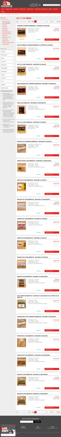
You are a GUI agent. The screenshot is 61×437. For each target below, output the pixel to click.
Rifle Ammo (16, 9)
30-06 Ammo (5, 28)
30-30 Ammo (5, 30)
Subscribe (37, 421)
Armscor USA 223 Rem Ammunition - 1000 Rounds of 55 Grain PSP (31, 180)
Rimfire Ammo (23, 9)
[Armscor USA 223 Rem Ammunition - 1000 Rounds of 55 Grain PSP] (21, 187)
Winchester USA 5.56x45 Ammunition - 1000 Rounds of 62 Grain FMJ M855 (33, 355)
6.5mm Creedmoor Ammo (8, 42)
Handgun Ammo (8, 9)
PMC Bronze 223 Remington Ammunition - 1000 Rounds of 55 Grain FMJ (33, 25)
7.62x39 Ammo (5, 44)
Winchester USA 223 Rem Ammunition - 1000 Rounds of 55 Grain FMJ (32, 257)
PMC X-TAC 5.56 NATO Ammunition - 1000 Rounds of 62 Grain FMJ (31, 122)
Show (52, 21)
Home (2, 14)
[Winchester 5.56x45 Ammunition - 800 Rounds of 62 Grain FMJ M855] (21, 400)
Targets (2, 9)
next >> (47, 21)
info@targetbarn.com (33, 6)
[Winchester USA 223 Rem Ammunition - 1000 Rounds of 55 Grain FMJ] (21, 264)
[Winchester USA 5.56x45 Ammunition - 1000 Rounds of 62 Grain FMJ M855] (21, 362)
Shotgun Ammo (30, 9)
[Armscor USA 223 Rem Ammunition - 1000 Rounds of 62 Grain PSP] (21, 245)
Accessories (55, 9)
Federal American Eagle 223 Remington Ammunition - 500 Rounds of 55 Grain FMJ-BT (36, 83)
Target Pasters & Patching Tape (41, 9)
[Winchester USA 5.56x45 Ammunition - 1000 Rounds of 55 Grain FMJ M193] (21, 206)
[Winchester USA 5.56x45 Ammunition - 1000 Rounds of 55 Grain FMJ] (21, 342)
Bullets (50, 9)
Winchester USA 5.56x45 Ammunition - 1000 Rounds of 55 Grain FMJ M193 (33, 199)
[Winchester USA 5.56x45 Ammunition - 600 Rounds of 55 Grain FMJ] (21, 225)
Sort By (17, 21)
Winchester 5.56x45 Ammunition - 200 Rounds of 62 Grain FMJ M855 (32, 374)
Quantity (38, 39)
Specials (2, 11)
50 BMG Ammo (5, 40)
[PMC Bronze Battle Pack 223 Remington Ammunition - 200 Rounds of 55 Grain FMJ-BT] (21, 323)
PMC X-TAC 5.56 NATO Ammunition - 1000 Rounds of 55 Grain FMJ (31, 64)
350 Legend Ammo (6, 37)
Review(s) (21, 39)
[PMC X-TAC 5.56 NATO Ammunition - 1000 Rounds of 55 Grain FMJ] (21, 71)
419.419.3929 (34, 5)
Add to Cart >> (49, 39)
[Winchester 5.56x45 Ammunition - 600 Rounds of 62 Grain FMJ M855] (21, 283)
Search (59, 5)
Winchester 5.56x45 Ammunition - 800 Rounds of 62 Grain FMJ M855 (32, 393)
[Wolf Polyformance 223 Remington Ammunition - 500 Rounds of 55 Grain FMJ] (21, 52)
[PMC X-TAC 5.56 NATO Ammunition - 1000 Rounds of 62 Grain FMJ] (21, 129)
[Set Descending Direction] (29, 21)
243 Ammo (4, 24)
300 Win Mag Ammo (6, 33)
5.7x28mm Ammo (6, 21)
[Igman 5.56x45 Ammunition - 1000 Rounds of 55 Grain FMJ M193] (21, 110)
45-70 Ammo (5, 39)
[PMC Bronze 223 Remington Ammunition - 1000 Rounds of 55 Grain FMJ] (21, 32)
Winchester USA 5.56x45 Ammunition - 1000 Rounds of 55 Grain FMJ (32, 336)
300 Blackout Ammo (6, 32)
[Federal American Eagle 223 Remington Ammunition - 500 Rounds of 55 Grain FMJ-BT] (21, 90)
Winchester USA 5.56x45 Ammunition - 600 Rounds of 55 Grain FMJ (32, 218)
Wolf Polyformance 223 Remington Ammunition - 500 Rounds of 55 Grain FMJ (35, 45)
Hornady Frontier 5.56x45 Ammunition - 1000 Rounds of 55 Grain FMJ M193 (34, 160)
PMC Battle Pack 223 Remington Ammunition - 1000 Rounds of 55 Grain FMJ (34, 141)
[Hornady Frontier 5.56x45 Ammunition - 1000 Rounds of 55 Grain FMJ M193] (21, 167)
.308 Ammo (4, 35)
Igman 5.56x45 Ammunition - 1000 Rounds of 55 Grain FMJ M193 (31, 103)
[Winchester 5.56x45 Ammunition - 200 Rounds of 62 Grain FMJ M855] (21, 381)
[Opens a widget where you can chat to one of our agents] (8, 430)
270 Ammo (4, 26)
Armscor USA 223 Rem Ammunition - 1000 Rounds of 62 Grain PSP (31, 238)
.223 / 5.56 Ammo (6, 23)
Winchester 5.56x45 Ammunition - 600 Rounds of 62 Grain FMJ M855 (32, 276)
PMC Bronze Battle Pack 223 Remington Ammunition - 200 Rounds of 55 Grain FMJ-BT (36, 316)
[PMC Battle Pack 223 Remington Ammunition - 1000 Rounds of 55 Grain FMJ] (21, 148)
